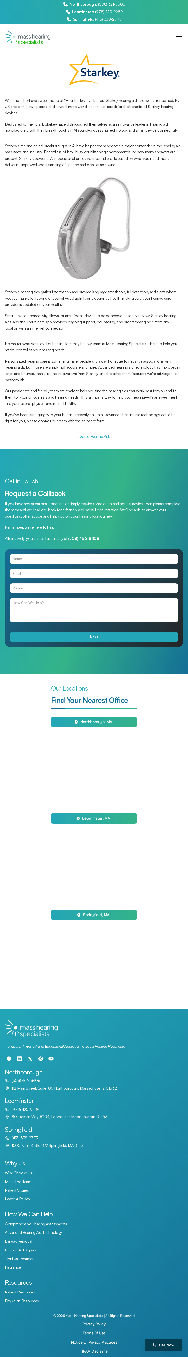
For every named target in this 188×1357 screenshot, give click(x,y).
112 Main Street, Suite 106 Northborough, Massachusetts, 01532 (64, 1088)
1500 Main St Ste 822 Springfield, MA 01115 (47, 1145)
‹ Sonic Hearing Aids (94, 436)
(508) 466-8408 (26, 1080)
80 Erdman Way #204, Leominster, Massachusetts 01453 (59, 1116)
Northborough (24, 1072)
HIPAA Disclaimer (94, 1351)
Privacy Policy (94, 1324)
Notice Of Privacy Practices (94, 1342)
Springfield (18, 1129)
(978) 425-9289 (109, 11)
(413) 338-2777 (108, 19)
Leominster (19, 1100)
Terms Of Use (94, 1333)
